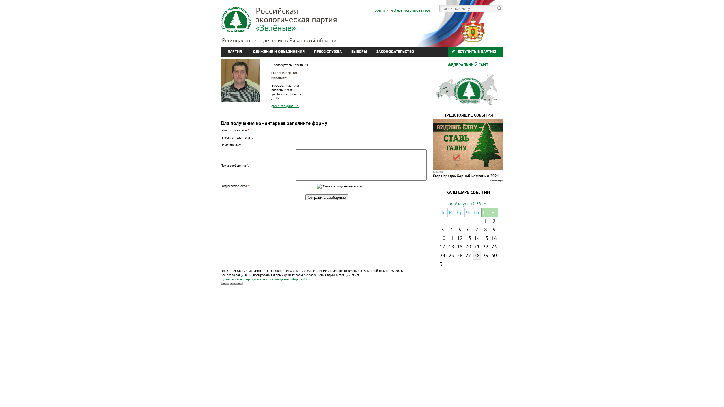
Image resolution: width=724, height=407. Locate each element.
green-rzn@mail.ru (285, 106)
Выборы (359, 51)
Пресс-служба (328, 51)
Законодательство (395, 51)
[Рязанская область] (459, 41)
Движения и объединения (279, 51)
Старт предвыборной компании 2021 (466, 175)
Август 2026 (468, 203)
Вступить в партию (477, 51)
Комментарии (496, 180)
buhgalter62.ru (266, 279)
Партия (235, 51)
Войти (379, 10)
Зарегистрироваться (412, 10)
